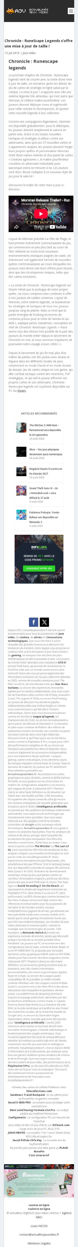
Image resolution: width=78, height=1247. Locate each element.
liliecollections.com (39, 1091)
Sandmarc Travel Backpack (27, 1095)
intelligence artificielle (29, 1022)
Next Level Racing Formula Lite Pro (32, 1110)
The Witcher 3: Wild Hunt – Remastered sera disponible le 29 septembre (45, 430)
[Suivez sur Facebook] (33, 622)
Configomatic (17, 1117)
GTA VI (62, 662)
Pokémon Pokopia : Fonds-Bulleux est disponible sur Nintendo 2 (44, 517)
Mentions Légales (39, 1243)
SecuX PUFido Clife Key (27, 1140)
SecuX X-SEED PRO (19, 1102)
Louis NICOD (39, 1226)
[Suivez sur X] (44, 622)
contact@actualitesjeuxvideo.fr (39, 1234)
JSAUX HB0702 (16, 1132)
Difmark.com (61, 1125)
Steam (21, 391)
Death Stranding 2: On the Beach (38, 885)
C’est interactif (39, 1155)
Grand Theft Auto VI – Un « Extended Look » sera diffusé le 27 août (43, 493)
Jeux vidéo (29, 53)
